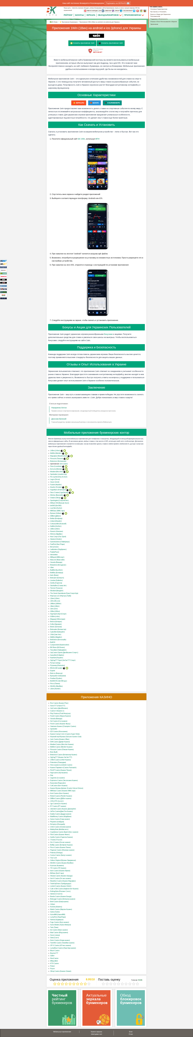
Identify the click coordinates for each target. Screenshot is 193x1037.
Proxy (117, 10)
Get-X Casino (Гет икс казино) (60, 878)
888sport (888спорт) (57, 557)
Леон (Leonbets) (56, 466)
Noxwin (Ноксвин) (56, 531)
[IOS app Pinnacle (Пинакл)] (64, 458)
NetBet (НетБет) (55, 526)
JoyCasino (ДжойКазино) (59, 708)
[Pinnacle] (3, 270)
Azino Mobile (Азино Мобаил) (60, 925)
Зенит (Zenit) (54, 482)
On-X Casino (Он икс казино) (60, 842)
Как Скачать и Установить (158, 11)
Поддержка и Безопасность (159, 19)
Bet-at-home (54, 547)
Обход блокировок (108, 15)
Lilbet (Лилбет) (55, 689)
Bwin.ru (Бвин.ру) (56, 673)
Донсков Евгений (58, 419)
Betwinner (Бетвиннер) (58, 461)
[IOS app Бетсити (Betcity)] (63, 469)
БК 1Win (81, 139)
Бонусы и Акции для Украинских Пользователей (160, 15)
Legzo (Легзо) (55, 479)
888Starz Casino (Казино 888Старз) (62, 791)
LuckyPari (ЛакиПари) (58, 917)
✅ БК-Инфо (54, 22)
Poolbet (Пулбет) (56, 678)
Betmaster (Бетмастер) (58, 629)
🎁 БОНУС (94, 103)
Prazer (52, 968)
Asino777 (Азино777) (57, 706)
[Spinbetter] (3, 292)
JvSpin (52, 904)
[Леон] (3, 283)
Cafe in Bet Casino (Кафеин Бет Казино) (64, 889)
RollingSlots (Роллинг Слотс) (60, 891)
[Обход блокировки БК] (130, 1009)
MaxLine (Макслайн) (57, 560)
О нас (131, 1034)
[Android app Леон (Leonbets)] (66, 466)
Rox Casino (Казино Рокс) (59, 703)
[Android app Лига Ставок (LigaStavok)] (72, 492)
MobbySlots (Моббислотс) (59, 829)
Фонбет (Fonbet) (56, 487)
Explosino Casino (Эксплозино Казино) (64, 780)
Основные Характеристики (158, 9)
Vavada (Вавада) (56, 562)
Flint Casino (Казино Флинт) (60, 834)
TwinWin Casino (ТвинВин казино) (62, 943)
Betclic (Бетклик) (56, 627)
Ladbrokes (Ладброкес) (58, 549)
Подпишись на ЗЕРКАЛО (116, 3)
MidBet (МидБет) (56, 637)
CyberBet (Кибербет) (57, 632)
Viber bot (108, 10)
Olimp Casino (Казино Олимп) (60, 971)
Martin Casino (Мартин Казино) (61, 909)
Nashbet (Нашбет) (56, 657)
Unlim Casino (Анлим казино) (60, 827)
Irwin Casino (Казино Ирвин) (60, 871)
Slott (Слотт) (54, 937)
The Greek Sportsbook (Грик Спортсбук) (64, 593)
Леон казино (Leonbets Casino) (61, 765)
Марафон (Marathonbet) (58, 456)
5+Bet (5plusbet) (55, 624)
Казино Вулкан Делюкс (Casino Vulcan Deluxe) (66, 788)
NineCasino (54, 958)
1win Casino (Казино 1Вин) (59, 739)
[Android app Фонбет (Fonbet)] (66, 487)
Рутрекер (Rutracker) (57, 665)
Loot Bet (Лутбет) (56, 508)
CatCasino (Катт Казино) (58, 785)
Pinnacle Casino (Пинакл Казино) (62, 749)
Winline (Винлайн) (56, 495)
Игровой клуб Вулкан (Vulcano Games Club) (65, 736)
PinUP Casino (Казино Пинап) (60, 770)
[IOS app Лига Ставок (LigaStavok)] (70, 492)
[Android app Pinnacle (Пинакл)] (67, 458)
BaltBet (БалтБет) (56, 570)
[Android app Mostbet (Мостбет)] (67, 471)
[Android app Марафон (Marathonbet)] (71, 456)
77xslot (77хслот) (56, 840)
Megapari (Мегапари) (57, 619)
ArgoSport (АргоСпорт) (58, 614)
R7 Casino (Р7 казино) (58, 806)
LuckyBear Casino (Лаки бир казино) (63, 948)
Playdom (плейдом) (57, 822)
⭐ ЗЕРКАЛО (78, 103)
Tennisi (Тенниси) (56, 588)
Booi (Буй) (53, 752)
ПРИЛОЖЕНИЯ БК (133, 15)
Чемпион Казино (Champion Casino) (63, 726)
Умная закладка (92, 10)
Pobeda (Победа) (56, 852)
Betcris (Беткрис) (56, 621)
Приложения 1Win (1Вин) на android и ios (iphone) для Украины (96, 28)
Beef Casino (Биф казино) (59, 901)
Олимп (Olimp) (55, 498)
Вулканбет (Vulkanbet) (58, 676)
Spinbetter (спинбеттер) (58, 474)
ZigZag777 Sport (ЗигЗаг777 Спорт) (62, 660)
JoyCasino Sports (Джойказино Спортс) (64, 652)
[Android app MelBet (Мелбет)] (66, 453)
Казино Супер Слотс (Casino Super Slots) (65, 734)
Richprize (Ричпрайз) (57, 824)
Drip (51, 775)
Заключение (154, 24)
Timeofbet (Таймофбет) (58, 650)
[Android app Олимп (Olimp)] (65, 498)
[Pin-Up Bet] (3, 295)
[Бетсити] (3, 286)
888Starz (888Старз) (57, 511)
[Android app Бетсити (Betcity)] (66, 469)
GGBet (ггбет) (55, 616)
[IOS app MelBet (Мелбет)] (63, 453)
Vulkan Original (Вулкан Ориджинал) (63, 860)
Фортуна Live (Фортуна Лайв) (60, 596)
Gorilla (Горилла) (56, 583)
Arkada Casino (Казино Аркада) (61, 876)
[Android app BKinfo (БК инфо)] (67, 668)
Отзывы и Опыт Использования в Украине (163, 21)
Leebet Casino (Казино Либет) (60, 886)
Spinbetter (53, 729)
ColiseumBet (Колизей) (58, 524)
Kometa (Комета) (56, 907)
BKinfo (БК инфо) (56, 668)
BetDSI (52, 642)
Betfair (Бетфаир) (56, 518)
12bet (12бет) (54, 598)
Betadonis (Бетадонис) (58, 565)
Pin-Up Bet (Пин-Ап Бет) (58, 477)
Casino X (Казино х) (57, 711)
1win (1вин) (64, 464)
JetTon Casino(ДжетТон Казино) (61, 811)
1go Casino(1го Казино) (58, 803)
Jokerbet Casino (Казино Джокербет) (63, 809)
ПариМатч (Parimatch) (58, 490)
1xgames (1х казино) (57, 778)
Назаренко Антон (59, 408)
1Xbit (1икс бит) (55, 634)
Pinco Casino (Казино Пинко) (60, 847)
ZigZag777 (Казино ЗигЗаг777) (61, 757)
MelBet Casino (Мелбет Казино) (61, 747)
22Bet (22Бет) (55, 611)
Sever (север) (55, 935)
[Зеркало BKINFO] (52, 11)
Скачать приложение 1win (83, 43)
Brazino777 (54, 953)
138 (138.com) (55, 601)
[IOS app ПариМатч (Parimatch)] (67, 490)
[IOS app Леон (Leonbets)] (63, 466)
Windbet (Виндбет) (56, 591)
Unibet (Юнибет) (56, 521)
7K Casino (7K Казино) (58, 868)
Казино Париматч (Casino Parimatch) (63, 767)
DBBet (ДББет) (55, 516)
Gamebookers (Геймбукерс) (60, 542)
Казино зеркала (96, 1032)
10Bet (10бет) (55, 529)
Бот (100, 10)
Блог (130, 1032)
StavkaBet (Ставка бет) (58, 585)
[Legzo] (3, 298)
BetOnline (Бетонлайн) (58, 639)
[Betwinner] (3, 273)
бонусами (108, 334)
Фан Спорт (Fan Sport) (58, 536)
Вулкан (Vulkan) (55, 513)
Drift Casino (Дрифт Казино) (60, 742)
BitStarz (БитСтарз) (57, 873)
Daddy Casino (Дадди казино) (60, 814)
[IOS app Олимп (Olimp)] (62, 498)
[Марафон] (3, 267)
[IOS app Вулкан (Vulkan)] (63, 513)
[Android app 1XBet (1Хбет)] (64, 450)
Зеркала (90, 15)
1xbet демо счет (96, 1034)
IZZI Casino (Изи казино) (58, 731)
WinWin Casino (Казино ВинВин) (61, 863)
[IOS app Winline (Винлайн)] (64, 495)
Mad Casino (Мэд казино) (59, 932)
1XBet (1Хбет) (55, 450)
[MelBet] (3, 264)
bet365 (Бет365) (55, 505)
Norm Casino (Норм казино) (60, 940)
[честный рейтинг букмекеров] (62, 1009)
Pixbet (52, 966)
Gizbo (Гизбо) (55, 912)
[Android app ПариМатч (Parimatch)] (70, 490)
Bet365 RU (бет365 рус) (58, 681)
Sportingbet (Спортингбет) (59, 500)
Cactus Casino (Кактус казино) (60, 855)
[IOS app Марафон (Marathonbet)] (68, 456)
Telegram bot (128, 10)
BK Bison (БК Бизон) (57, 647)
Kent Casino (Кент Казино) (59, 793)
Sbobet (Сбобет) (56, 539)
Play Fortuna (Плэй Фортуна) (60, 713)
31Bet (52, 956)
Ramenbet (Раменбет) (58, 783)
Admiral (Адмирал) (56, 919)
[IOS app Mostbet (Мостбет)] (64, 471)
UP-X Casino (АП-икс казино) (60, 945)
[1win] (3, 279)
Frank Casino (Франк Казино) (60, 716)
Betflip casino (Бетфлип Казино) (61, 845)
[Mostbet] (3, 289)
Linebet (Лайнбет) (56, 580)
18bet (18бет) (54, 606)
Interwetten (54, 554)
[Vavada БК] (3, 276)
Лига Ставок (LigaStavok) (59, 492)
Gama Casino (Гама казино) (60, 819)
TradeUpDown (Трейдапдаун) (60, 883)
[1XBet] (3, 261)
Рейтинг (68, 15)
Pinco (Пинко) (55, 683)
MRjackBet (54, 961)
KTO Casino (54, 963)
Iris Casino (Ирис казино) (59, 930)
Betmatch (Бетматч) (57, 578)
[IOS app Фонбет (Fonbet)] (63, 487)
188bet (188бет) (55, 603)
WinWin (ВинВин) (56, 686)
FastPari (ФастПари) (57, 544)
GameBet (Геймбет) (57, 655)
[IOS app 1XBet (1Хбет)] (61, 450)
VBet (52, 567)
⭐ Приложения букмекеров (68, 22)
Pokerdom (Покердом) (58, 762)
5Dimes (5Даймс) (56, 534)
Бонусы (79, 15)
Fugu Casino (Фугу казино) (59, 922)
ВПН (97, 139)
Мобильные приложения (62, 1032)
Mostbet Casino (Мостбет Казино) (62, 744)
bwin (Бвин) (54, 575)
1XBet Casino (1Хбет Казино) (60, 760)
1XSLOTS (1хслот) (56, 801)
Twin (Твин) (54, 927)
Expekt (52, 670)
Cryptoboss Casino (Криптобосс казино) (64, 832)
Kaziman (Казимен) (57, 865)
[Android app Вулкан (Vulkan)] (66, 513)
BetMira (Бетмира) (56, 572)
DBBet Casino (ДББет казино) (60, 798)
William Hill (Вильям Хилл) (59, 503)
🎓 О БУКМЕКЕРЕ (112, 103)
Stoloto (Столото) (56, 894)
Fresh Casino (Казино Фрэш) (60, 724)
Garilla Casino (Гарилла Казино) (61, 837)
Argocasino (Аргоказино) (59, 773)
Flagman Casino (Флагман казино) (62, 850)
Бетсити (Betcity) (56, 469)
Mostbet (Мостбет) (56, 471)
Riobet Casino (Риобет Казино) (61, 796)
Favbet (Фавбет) (56, 484)
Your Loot (53, 858)
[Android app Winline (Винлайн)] (67, 495)
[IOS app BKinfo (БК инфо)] (64, 668)
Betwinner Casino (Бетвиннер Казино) (63, 754)
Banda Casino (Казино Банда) (60, 896)
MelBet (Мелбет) (56, 453)
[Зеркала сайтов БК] (96, 1009)
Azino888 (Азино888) (57, 914)
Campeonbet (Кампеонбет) (59, 645)
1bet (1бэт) (54, 609)
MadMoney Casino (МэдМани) (60, 816)
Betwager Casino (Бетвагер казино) (62, 899)
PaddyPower (54, 552)
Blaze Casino (54, 950)
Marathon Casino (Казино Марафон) (63, 881)
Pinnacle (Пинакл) (56, 458)
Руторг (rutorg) (55, 663)
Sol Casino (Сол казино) (58, 721)
